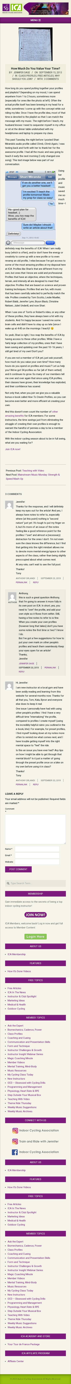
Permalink (21, 582)
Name (8, 849)
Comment (9, 810)
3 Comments (51, 79)
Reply (36, 582)
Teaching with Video (33, 470)
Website (9, 862)
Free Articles (46, 75)
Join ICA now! (13, 449)
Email (8, 855)
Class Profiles (28, 75)
